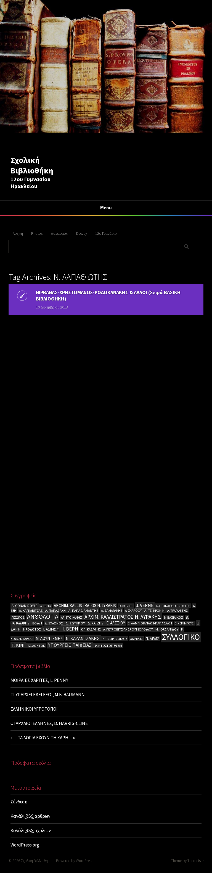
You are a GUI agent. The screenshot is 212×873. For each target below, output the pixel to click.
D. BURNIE (126, 606)
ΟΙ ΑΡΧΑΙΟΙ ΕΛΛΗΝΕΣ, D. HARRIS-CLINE (49, 723)
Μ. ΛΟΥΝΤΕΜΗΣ (49, 638)
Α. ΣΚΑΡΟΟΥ (133, 610)
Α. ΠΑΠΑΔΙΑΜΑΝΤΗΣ (83, 610)
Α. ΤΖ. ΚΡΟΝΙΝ (154, 610)
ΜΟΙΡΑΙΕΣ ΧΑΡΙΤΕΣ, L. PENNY (39, 680)
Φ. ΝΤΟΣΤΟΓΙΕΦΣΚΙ (108, 645)
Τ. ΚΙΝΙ (18, 645)
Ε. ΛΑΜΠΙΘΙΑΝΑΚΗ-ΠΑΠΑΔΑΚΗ (150, 623)
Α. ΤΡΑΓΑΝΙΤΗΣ (177, 610)
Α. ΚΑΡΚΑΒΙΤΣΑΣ (31, 610)
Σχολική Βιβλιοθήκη (31, 165)
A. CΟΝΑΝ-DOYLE (25, 605)
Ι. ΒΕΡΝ (70, 629)
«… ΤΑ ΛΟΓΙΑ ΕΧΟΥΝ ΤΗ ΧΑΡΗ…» (42, 738)
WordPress (84, 860)
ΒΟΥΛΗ (37, 623)
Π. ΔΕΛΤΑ (152, 638)
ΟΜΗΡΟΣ (136, 639)
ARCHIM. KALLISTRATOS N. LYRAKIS (85, 605)
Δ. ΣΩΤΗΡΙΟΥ (75, 623)
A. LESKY (45, 606)
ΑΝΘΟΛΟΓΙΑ (42, 616)
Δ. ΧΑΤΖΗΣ (96, 623)
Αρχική (18, 233)
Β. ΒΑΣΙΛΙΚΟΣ (173, 617)
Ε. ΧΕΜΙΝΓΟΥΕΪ (184, 623)
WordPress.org (24, 845)
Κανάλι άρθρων (30, 816)
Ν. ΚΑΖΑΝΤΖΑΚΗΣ (83, 638)
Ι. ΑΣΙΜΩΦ (51, 629)
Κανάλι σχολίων (30, 830)
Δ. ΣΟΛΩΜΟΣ (54, 623)
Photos (37, 233)
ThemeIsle (195, 860)
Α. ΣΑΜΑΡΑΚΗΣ (111, 610)
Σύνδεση (18, 802)
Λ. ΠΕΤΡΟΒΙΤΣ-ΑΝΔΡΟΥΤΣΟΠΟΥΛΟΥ (128, 629)
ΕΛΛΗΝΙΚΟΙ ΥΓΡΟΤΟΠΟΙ (34, 709)
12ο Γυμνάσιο (106, 233)
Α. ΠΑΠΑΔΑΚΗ (55, 610)
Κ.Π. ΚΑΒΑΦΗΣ (90, 629)
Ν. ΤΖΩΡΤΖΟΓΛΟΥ (114, 639)
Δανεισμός (59, 233)
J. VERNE (144, 605)
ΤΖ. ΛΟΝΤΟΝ (36, 645)
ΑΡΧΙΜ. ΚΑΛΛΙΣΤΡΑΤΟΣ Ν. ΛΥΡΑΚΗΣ (122, 616)
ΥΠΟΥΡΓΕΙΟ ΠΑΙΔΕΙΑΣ (70, 645)
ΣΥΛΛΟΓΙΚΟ (181, 637)
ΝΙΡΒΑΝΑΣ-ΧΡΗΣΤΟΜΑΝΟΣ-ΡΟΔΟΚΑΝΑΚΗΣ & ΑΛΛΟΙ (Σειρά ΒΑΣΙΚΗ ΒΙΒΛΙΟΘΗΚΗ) (108, 295)
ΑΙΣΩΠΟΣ (18, 617)
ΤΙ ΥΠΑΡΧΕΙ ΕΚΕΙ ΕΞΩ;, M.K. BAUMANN (47, 695)
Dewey (81, 233)
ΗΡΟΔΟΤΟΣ (32, 629)
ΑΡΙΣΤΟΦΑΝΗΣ (71, 617)
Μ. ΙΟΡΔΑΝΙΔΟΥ (166, 629)
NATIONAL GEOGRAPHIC (173, 606)
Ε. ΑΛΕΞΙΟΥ (115, 623)
